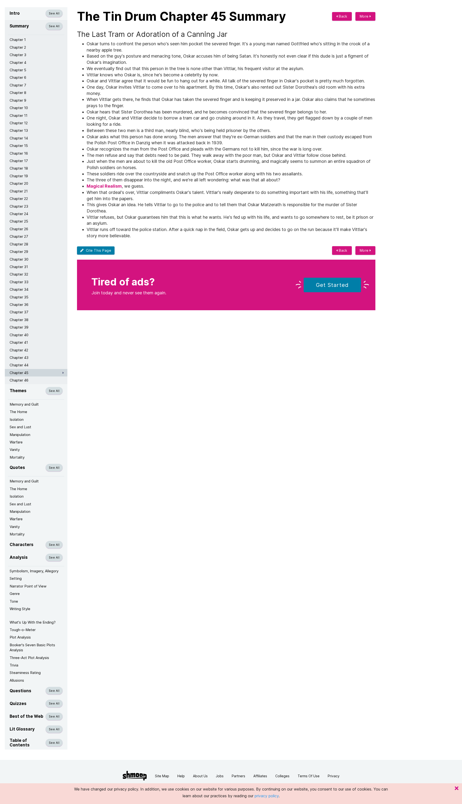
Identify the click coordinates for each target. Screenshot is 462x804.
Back (342, 16)
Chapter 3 (18, 55)
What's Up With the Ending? (33, 622)
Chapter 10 (19, 107)
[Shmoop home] (135, 776)
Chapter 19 (19, 176)
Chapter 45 (19, 372)
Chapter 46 (19, 380)
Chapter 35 (19, 297)
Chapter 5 (18, 70)
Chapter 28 (19, 244)
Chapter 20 (19, 183)
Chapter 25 (19, 221)
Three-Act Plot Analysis (29, 657)
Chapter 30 (19, 259)
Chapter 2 (18, 47)
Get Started (332, 285)
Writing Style (20, 608)
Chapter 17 (19, 160)
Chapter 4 (18, 62)
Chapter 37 (19, 312)
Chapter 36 (19, 304)
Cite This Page (97, 250)
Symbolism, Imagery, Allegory (34, 571)
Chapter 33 (19, 282)
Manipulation (20, 434)
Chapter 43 (19, 357)
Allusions (17, 680)
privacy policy (267, 795)
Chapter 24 (19, 213)
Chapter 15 (19, 145)
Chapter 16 (19, 153)
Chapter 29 (19, 251)
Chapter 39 (19, 327)
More (365, 16)
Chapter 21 (19, 191)
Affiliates (260, 776)
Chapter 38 (19, 319)
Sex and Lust (20, 427)
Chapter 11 (18, 115)
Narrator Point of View (28, 586)
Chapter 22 (19, 198)
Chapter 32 (19, 274)
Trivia (14, 665)
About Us (200, 776)
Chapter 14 (19, 138)
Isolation (17, 419)
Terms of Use (309, 776)
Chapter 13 (19, 130)
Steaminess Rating (25, 672)
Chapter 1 (18, 39)
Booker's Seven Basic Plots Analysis (32, 647)
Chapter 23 (19, 206)
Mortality (17, 457)
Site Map (162, 776)
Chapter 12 (19, 123)
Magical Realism (104, 186)
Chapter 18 (19, 168)
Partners (238, 776)
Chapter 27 (19, 236)
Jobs (220, 776)
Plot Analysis (20, 637)
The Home (18, 411)
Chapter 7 (18, 85)
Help (181, 776)
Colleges (282, 776)
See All (54, 13)
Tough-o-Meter (23, 629)
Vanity (15, 449)
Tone (14, 601)
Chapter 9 (18, 100)
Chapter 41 (19, 342)
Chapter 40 (19, 335)
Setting (16, 578)
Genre (15, 593)
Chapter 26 (19, 229)
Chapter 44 (19, 365)
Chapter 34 (19, 289)
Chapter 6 (18, 77)
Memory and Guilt (24, 404)
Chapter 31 (19, 266)
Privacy (334, 776)
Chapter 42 (19, 350)
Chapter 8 (18, 92)
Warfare (16, 442)
